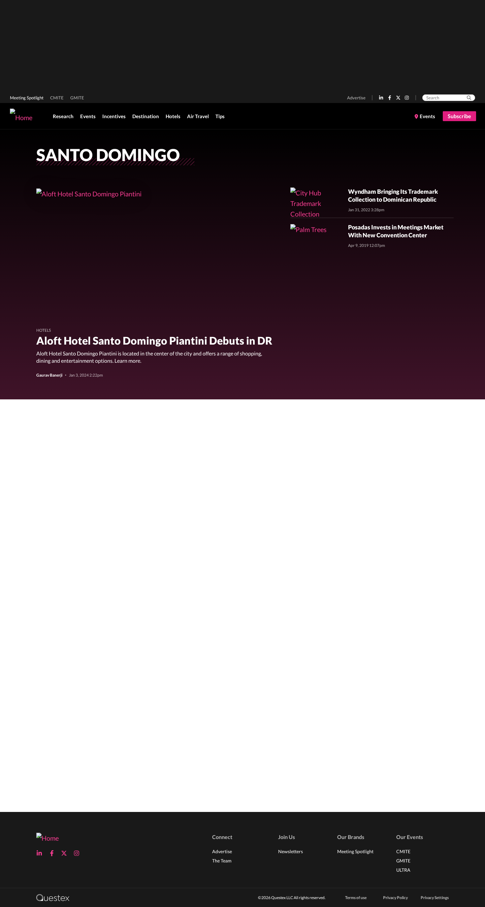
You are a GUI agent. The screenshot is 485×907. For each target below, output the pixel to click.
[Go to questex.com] (52, 897)
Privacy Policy (395, 897)
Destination (145, 116)
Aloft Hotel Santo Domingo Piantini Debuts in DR (154, 340)
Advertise (356, 97)
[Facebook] (389, 97)
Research (63, 116)
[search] (469, 97)
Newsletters (290, 851)
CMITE (57, 97)
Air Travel (198, 116)
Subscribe (459, 116)
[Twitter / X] (398, 97)
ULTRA (403, 870)
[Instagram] (406, 97)
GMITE (77, 97)
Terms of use (356, 897)
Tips (220, 116)
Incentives (114, 116)
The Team (222, 860)
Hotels (173, 116)
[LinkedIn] (381, 97)
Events (88, 116)
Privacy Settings (435, 897)
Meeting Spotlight (27, 97)
